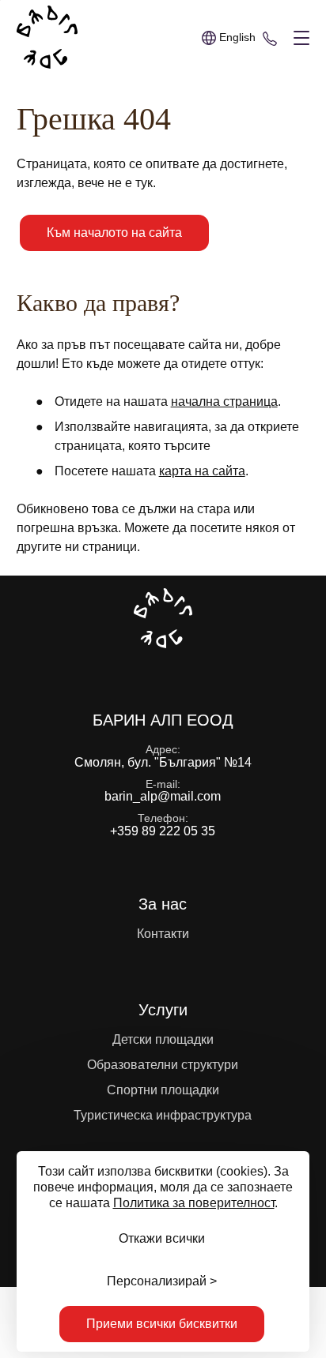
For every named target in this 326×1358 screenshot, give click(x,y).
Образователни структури (162, 1064)
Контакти (163, 933)
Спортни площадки (163, 1090)
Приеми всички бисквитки (161, 1323)
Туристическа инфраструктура (163, 1115)
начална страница (224, 401)
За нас (162, 904)
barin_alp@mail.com (162, 796)
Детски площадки (163, 1039)
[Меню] (298, 38)
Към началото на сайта (114, 232)
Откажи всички (162, 1238)
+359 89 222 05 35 (270, 38)
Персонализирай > (162, 1281)
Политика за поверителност (194, 1203)
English (237, 37)
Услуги (163, 1010)
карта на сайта (202, 471)
